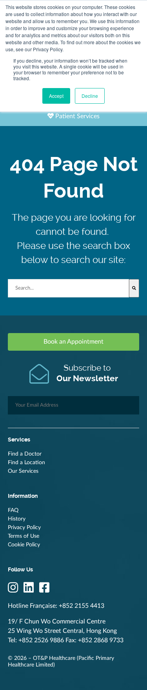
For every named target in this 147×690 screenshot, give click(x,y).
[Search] (134, 288)
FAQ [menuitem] (13, 510)
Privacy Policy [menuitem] (24, 527)
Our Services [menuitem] (23, 471)
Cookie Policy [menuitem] (24, 545)
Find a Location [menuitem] (26, 462)
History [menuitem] (16, 519)
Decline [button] (90, 95)
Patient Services (77, 116)
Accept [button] (56, 95)
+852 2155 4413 (81, 606)
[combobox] (68, 288)
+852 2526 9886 (41, 640)
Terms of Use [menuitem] (23, 536)
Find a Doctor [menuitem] (25, 454)
